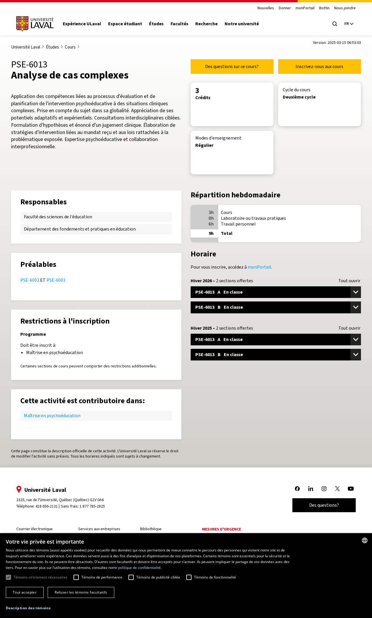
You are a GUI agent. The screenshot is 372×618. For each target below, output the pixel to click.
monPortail (305, 8)
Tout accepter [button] (25, 592)
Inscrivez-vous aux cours (319, 66)
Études (156, 24)
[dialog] (186, 575)
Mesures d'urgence (221, 529)
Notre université (242, 24)
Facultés (179, 24)
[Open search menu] (335, 24)
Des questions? (324, 505)
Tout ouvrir (349, 280)
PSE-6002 (29, 280)
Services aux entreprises (99, 529)
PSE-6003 (55, 280)
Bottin (324, 8)
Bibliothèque (151, 529)
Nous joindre (345, 8)
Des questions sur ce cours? (232, 66)
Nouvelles (265, 8)
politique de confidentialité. (140, 567)
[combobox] (365, 540)
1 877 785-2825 (92, 506)
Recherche (206, 24)
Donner (285, 8)
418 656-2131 (46, 506)
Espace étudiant (125, 24)
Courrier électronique (34, 529)
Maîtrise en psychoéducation (52, 415)
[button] (28, 608)
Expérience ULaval (82, 24)
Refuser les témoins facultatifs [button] (81, 592)
